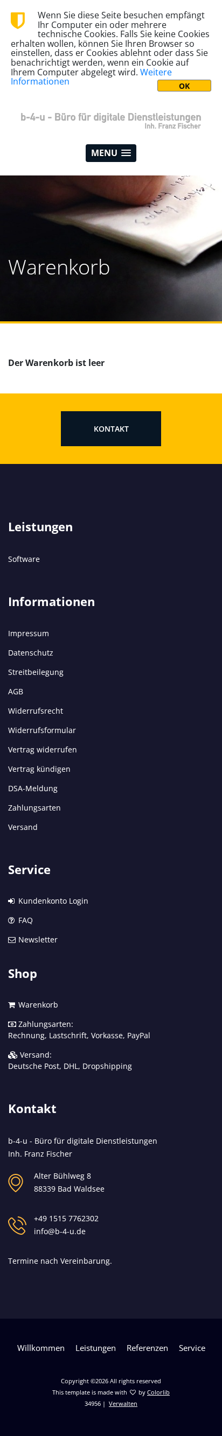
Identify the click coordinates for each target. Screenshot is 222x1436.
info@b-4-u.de (60, 1231)
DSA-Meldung (33, 788)
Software (24, 559)
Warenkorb (37, 1004)
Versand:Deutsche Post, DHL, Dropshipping (70, 1060)
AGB (15, 691)
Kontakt (111, 429)
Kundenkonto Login (52, 901)
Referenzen (147, 1347)
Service (192, 1347)
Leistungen (95, 1347)
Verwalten (123, 1403)
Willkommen (41, 1347)
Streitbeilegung (36, 672)
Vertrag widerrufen (42, 749)
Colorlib (158, 1392)
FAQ (24, 920)
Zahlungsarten (34, 808)
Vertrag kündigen (39, 769)
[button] (111, 153)
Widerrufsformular (42, 730)
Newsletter (37, 939)
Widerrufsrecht (35, 711)
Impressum (28, 633)
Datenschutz (30, 652)
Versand (23, 827)
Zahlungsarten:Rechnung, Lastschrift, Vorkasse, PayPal (79, 1029)
